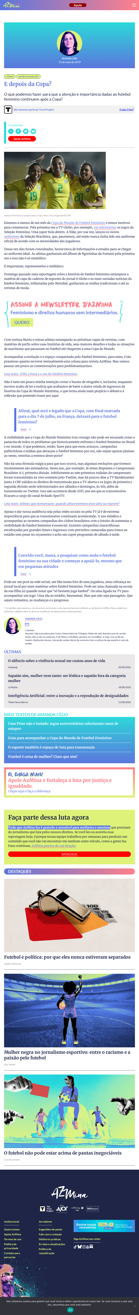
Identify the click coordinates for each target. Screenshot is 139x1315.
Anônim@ (12, 667)
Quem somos (12, 1229)
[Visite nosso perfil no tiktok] (75, 1247)
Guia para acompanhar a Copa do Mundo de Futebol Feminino (60, 738)
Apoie (78, 5)
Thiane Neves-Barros (18, 702)
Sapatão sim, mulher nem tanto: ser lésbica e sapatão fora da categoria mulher (67, 678)
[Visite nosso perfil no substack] (91, 1247)
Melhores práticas (50, 1239)
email (29, 625)
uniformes (11, 236)
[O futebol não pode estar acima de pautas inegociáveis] (69, 1111)
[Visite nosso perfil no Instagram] (84, 1247)
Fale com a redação (50, 1234)
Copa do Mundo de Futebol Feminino (78, 223)
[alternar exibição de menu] (134, 5)
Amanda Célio (69, 58)
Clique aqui (16, 791)
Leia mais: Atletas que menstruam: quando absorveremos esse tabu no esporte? (62, 504)
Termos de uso (12, 1239)
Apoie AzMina (22, 138)
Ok (70, 1310)
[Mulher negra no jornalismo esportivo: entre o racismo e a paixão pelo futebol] (69, 1010)
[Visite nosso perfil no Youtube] (87, 1247)
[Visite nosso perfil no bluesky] (79, 1247)
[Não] (134, 1306)
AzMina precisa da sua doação (54, 846)
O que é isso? (127, 109)
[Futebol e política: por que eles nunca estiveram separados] (69, 915)
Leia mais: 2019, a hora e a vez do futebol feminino (40, 374)
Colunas (9, 76)
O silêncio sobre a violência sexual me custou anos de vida (56, 661)
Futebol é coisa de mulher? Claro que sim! (42, 756)
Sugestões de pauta (50, 1229)
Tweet (23, 429)
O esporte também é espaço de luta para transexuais (51, 747)
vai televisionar (105, 227)
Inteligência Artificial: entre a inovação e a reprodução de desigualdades (68, 696)
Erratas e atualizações (52, 1244)
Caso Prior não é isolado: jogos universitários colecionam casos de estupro (63, 726)
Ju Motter (13, 687)
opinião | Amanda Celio (28, 76)
